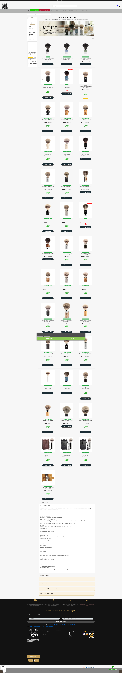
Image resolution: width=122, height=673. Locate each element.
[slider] (29, 24)
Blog (68, 11)
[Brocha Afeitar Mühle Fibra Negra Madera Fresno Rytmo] (48, 243)
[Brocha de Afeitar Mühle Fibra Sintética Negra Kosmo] (48, 210)
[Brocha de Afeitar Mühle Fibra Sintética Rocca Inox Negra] (85, 243)
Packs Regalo (44, 10)
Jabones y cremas (73, 10)
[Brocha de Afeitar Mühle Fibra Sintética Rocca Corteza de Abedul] (85, 277)
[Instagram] (32, 660)
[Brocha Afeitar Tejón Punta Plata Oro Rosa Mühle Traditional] (66, 310)
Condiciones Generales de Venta (39, 626)
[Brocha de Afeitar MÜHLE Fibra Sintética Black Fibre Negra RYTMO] (85, 143)
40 (92, 38)
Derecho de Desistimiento (71, 670)
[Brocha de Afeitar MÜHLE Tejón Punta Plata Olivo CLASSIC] (85, 109)
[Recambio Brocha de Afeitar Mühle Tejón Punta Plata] (85, 410)
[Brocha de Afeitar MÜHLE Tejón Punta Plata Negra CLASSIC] (48, 109)
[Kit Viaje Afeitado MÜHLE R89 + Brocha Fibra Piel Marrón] (48, 444)
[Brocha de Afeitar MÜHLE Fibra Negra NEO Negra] (48, 48)
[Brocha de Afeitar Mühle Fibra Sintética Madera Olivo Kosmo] (85, 310)
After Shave (84, 10)
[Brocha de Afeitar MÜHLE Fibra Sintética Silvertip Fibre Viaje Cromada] (85, 343)
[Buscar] (76, 6)
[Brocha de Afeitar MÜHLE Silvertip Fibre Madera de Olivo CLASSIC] (66, 109)
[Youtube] (37, 660)
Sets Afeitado (54, 10)
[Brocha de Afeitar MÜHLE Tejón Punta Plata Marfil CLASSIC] (48, 143)
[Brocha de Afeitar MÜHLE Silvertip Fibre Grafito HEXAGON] (48, 76)
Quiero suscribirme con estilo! (61, 621)
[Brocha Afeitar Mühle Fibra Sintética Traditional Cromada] (66, 243)
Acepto (73, 338)
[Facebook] (29, 660)
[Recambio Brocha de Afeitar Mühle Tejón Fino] (66, 410)
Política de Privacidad (49, 626)
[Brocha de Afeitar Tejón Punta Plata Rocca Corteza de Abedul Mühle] (48, 277)
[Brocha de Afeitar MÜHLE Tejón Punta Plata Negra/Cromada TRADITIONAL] (66, 176)
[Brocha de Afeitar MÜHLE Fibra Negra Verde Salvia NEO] (85, 48)
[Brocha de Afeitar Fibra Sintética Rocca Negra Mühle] (48, 310)
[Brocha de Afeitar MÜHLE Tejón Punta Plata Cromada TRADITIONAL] (48, 176)
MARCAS (64, 11)
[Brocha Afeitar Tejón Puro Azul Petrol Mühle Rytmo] (66, 377)
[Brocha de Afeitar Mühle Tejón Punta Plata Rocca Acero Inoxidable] (66, 210)
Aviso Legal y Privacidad (45, 670)
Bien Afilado (56, 11)
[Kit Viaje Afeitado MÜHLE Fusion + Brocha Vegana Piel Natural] (48, 477)
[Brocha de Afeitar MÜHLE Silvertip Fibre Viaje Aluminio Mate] (48, 377)
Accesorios (48, 11)
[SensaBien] (8, 6)
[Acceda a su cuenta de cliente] (119, 6)
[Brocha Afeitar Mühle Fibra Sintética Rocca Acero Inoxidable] (66, 277)
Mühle (31, 28)
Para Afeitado (63, 10)
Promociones (35, 10)
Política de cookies (78, 670)
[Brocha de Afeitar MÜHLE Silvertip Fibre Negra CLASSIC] (85, 76)
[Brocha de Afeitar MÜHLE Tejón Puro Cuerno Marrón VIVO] (85, 176)
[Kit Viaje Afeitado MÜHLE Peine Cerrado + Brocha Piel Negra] (66, 444)
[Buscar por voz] (74, 6)
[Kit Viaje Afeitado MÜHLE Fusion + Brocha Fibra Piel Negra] (85, 444)
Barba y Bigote (38, 11)
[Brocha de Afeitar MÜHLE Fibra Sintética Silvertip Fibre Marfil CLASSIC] (66, 143)
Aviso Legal (31, 626)
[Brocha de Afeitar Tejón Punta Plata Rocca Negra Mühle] (48, 343)
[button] (33, 656)
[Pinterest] (35, 660)
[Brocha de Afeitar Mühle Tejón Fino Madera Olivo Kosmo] (48, 410)
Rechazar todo (49, 338)
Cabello (30, 11)
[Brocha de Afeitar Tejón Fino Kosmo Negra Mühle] (66, 343)
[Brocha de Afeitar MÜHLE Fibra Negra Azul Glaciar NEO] (66, 48)
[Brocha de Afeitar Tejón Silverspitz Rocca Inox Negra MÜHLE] (85, 377)
